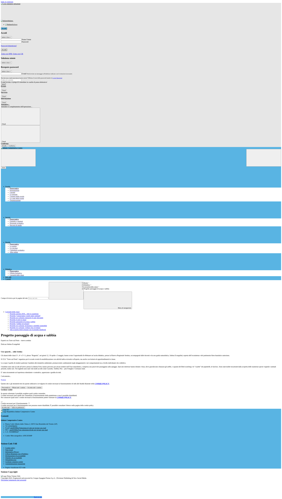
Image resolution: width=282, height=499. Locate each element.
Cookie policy (10, 448)
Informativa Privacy (12, 452)
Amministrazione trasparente (15, 464)
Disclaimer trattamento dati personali (13, 480)
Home (86, 283)
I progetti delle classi (91, 287)
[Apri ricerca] (263, 158)
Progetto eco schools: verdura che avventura (25, 328)
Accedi (4, 28)
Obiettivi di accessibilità (13, 458)
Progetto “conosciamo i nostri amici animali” (25, 316)
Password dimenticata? (9, 46)
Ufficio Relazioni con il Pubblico (16, 454)
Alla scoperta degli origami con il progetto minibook (28, 330)
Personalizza (6, 387)
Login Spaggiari (57, 78)
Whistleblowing (10, 460)
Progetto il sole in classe (18, 320)
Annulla (4, 146)
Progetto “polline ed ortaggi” (20, 324)
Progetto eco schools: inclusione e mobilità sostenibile (28, 326)
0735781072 (12, 426)
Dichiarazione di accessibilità (15, 456)
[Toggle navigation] (18, 158)
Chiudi (4, 90)
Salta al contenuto (7, 2)
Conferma (12, 146)
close (3, 168)
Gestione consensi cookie (14, 462)
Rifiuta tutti (18, 387)
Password (25, 42)
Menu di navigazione (124, 308)
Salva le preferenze (18, 407)
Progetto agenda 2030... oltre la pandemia (24, 314)
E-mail (24, 74)
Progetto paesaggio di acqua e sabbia (22, 322)
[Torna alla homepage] (141, 148)
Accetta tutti (35, 387)
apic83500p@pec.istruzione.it (28, 430)
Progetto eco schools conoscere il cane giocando (26, 318)
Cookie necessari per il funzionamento (14, 403)
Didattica (87, 285)
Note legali (9, 450)
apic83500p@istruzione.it (28, 428)
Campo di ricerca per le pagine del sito (14, 298)
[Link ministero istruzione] (10, 4)
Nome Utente (26, 39)
